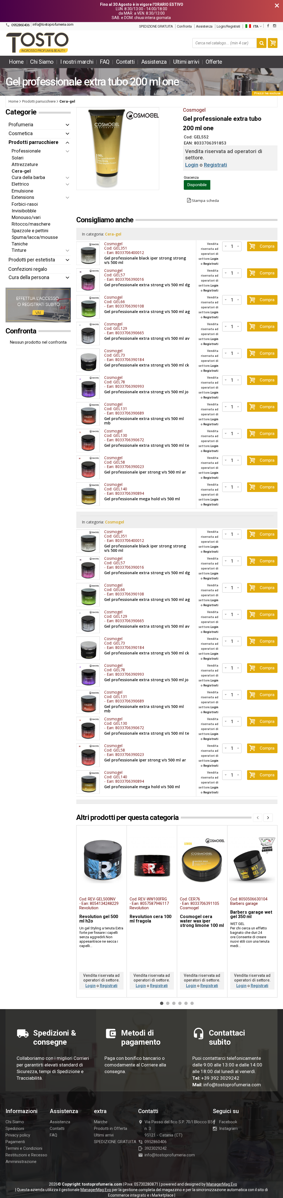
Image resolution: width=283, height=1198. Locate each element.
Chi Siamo (42, 61)
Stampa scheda (205, 200)
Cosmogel (114, 522)
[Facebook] (268, 26)
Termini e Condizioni (24, 1148)
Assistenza (204, 26)
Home (16, 61)
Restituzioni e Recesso (26, 1154)
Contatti (125, 61)
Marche (101, 1121)
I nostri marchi (76, 61)
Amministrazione (21, 1161)
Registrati (215, 165)
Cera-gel (113, 234)
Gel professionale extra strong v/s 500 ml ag (147, 311)
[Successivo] (268, 818)
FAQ (104, 61)
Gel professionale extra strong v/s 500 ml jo (146, 392)
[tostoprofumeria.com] (38, 43)
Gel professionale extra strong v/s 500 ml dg (147, 285)
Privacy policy (18, 1135)
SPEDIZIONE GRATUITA (156, 26)
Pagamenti (15, 1141)
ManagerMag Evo (221, 1184)
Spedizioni (15, 1128)
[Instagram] (274, 26)
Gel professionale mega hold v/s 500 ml (142, 499)
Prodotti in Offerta (110, 1128)
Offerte (214, 61)
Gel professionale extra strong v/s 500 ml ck (146, 365)
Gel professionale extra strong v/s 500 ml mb (144, 420)
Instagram (228, 1128)
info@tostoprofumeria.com (53, 24)
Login (191, 165)
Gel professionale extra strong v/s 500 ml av (146, 338)
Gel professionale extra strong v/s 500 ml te (146, 445)
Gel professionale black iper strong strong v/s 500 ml (145, 260)
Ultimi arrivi (186, 61)
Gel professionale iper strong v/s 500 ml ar (145, 472)
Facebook (228, 1121)
